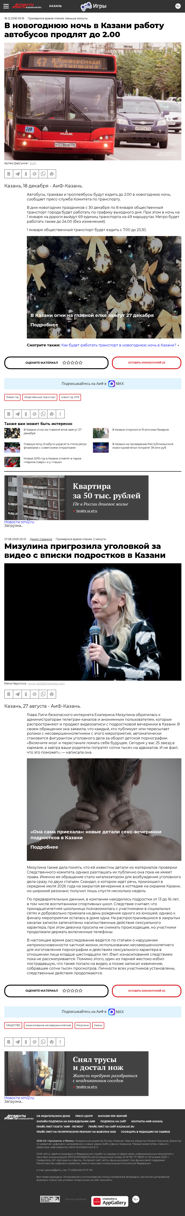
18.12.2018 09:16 (14, 18)
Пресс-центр (84, 1116)
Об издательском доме (53, 1116)
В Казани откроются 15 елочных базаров (140, 429)
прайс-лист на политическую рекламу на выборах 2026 (76, 1131)
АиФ (33, 163)
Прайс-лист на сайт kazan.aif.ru (111, 1126)
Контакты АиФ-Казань (147, 1121)
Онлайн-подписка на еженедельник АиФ (66, 1121)
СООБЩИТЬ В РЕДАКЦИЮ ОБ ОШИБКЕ (145, 1131)
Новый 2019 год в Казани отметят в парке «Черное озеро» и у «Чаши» (52, 460)
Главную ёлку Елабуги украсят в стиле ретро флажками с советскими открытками (55, 445)
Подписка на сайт (113, 1121)
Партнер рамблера (75, 1199)
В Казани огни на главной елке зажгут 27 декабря (92, 315)
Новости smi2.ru (19, 522)
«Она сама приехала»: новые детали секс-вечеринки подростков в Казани (95, 834)
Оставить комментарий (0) (146, 362)
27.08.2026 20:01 (15, 539)
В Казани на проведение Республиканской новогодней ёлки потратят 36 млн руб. (142, 445)
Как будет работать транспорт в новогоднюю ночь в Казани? (118, 345)
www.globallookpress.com (46, 683)
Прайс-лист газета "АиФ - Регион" (60, 1126)
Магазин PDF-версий (112, 1116)
